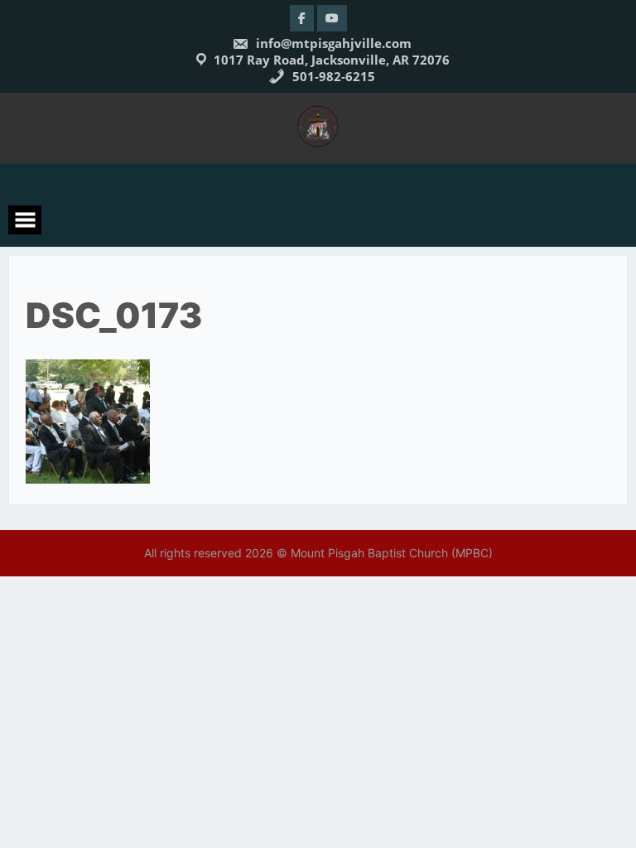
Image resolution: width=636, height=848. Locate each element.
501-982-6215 (332, 76)
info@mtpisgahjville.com (332, 43)
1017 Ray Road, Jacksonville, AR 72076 (332, 59)
